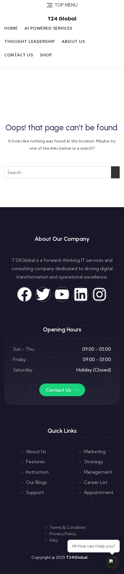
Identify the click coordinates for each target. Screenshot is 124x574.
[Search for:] (62, 172)
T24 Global (62, 18)
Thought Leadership (29, 41)
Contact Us (18, 55)
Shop (46, 55)
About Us (73, 41)
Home (11, 28)
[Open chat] (112, 562)
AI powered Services (48, 28)
